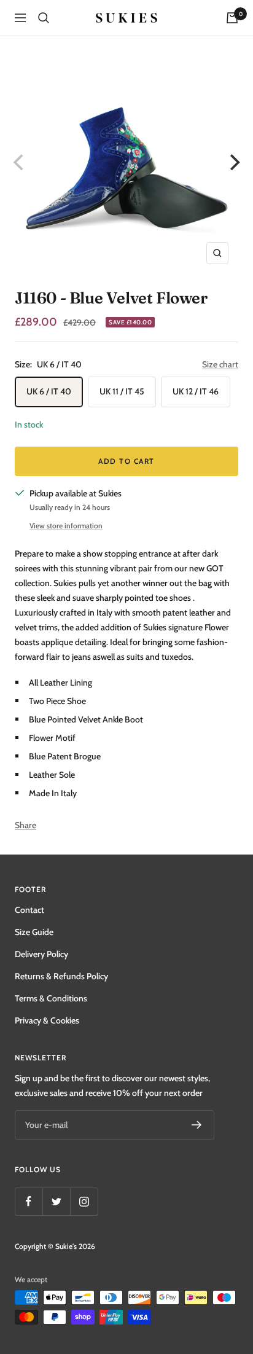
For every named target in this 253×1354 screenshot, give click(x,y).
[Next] (233, 162)
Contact (29, 909)
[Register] (197, 1125)
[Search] (43, 17)
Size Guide (34, 931)
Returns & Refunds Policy (61, 976)
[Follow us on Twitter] (56, 1201)
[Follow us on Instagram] (84, 1201)
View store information (66, 525)
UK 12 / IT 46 (196, 391)
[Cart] (232, 17)
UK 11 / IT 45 (121, 391)
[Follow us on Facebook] (28, 1201)
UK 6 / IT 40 (48, 391)
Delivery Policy (41, 954)
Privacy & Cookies (47, 1020)
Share (25, 825)
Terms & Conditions (51, 998)
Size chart (220, 364)
